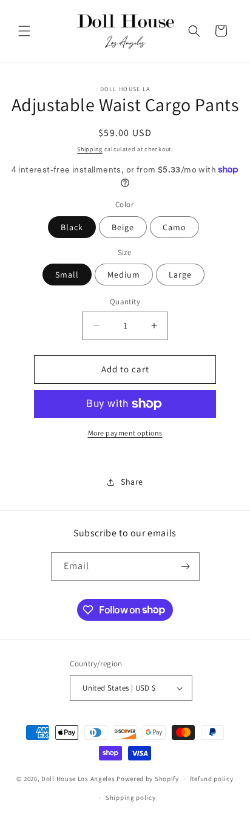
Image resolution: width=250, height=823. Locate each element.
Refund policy (211, 778)
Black (72, 227)
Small (67, 274)
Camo (174, 227)
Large (180, 274)
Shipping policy (131, 797)
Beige (123, 227)
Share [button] (132, 481)
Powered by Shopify (148, 778)
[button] (24, 31)
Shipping (90, 149)
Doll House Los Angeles (78, 778)
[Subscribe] (185, 566)
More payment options (125, 432)
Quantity (125, 301)
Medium (123, 274)
